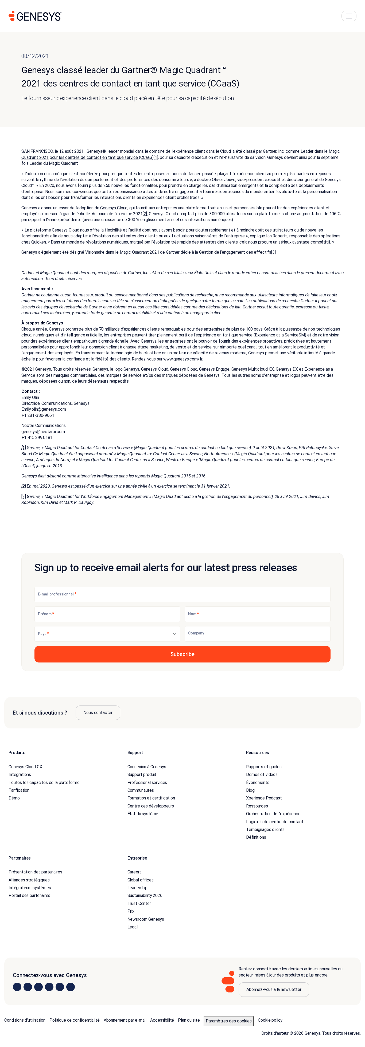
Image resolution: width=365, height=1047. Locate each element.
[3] (23, 496)
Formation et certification (151, 798)
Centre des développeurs (150, 806)
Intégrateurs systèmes (30, 887)
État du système (142, 813)
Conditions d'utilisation (24, 1020)
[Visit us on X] (38, 987)
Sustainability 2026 (144, 895)
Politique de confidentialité (74, 1020)
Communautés (140, 790)
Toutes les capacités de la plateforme (44, 782)
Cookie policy (270, 1020)
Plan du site (189, 1020)
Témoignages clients (265, 829)
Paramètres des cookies (229, 1021)
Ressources (257, 806)
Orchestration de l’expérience (273, 813)
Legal (132, 927)
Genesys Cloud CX (25, 766)
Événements (257, 782)
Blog (250, 790)
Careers (134, 872)
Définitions (256, 837)
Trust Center (139, 903)
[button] (182, 654)
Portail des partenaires (29, 895)
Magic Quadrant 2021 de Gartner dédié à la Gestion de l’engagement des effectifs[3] (198, 252)
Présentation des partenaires (35, 872)
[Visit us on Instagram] (28, 987)
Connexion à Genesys (146, 766)
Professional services (147, 782)
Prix (130, 911)
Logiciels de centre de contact (274, 821)
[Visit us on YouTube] (60, 987)
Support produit (142, 774)
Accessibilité (162, 1020)
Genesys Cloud (113, 207)
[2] (145, 213)
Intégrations (20, 774)
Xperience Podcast (264, 798)
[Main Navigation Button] (348, 16)
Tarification (19, 790)
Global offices (140, 880)
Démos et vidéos (262, 774)
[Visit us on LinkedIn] (17, 987)
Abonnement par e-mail (125, 1020)
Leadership (137, 887)
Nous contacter (97, 712)
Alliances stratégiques (29, 880)
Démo (14, 798)
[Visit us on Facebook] (49, 987)
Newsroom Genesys (145, 919)
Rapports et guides (263, 766)
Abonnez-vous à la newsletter (273, 989)
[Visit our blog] (70, 987)
